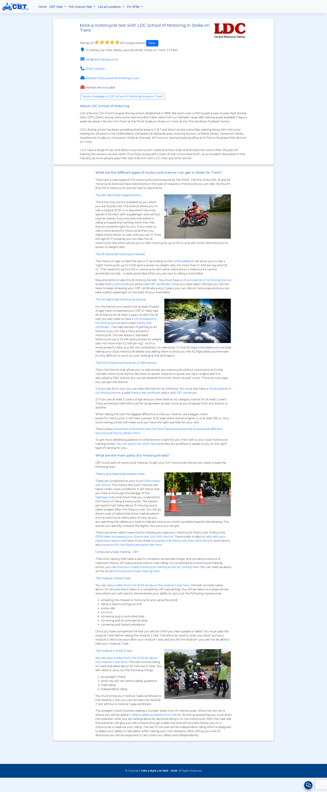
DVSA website (182, 261)
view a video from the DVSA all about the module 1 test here (148, 585)
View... (152, 43)
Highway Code (105, 497)
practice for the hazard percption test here (133, 544)
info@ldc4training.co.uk (102, 59)
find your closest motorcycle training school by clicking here (158, 567)
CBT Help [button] (56, 6)
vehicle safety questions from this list (156, 714)
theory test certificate (120, 284)
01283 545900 (95, 68)
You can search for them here (137, 443)
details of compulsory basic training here (132, 571)
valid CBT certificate (156, 284)
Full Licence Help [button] (81, 6)
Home (42, 6)
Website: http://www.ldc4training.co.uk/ (112, 78)
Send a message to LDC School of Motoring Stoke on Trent (123, 96)
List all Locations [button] (110, 6)
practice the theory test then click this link (183, 540)
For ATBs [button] (133, 6)
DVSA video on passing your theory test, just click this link (134, 536)
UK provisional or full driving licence (206, 280)
